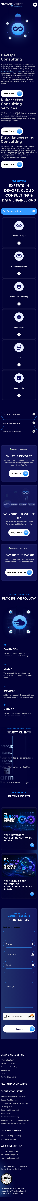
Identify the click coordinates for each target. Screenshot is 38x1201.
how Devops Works (16, 572)
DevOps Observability (9, 1077)
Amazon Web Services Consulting (13, 1096)
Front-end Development (9, 1151)
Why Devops (17, 532)
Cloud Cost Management (10, 1110)
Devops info (16, 473)
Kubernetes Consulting (9, 1067)
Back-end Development (9, 1155)
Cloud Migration (6, 1107)
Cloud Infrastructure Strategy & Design (15, 1103)
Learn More (8, 93)
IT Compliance (6, 1113)
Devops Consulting (7, 1169)
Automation (5, 1070)
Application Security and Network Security (16, 1120)
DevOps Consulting (8, 1063)
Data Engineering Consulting (11, 1136)
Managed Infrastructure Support (13, 1123)
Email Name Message (11, 927)
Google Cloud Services (9, 1100)
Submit (19, 1029)
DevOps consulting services (11, 72)
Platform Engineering (14, 1083)
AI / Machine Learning (8, 1139)
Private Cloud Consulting (10, 1117)
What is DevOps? (7, 1060)
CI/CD (3, 1073)
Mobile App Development (10, 1158)
